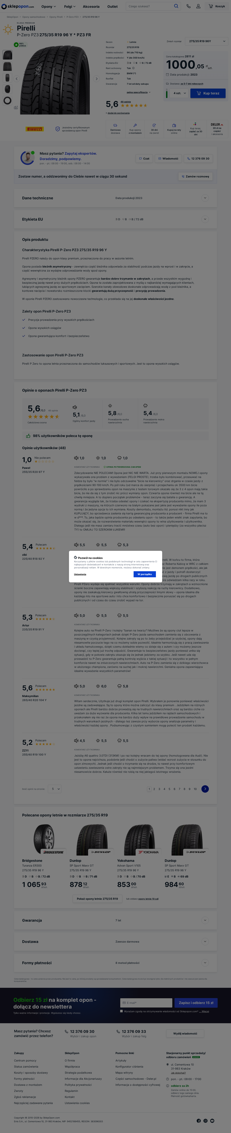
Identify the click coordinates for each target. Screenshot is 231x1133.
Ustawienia (80, 574)
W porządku (145, 574)
